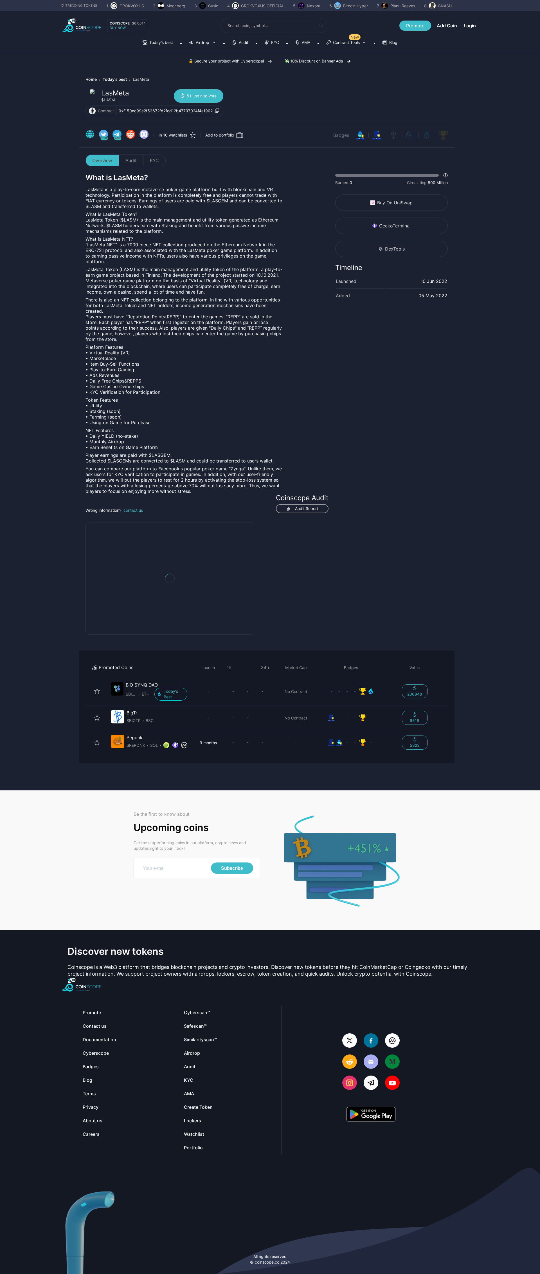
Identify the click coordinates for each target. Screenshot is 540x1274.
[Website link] (90, 135)
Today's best (115, 79)
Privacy (90, 1107)
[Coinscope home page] (82, 25)
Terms (89, 1093)
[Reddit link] (130, 135)
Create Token (198, 1107)
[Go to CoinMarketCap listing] (184, 745)
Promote (415, 25)
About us (92, 1120)
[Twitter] (349, 1041)
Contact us (95, 1026)
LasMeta (141, 79)
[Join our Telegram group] (371, 1083)
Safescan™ (195, 1026)
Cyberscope (96, 1053)
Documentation (99, 1039)
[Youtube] (392, 1083)
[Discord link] (144, 135)
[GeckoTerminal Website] (175, 745)
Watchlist (194, 1134)
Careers (91, 1134)
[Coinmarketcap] (392, 1041)
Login (470, 25)
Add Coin (447, 25)
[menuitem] (158, 43)
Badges (341, 135)
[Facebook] (371, 1041)
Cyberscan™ (197, 1012)
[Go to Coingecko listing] (166, 745)
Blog (87, 1080)
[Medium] (392, 1062)
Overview (102, 160)
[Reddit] (349, 1062)
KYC (154, 160)
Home (91, 79)
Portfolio (193, 1147)
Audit (131, 160)
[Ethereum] (92, 111)
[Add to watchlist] (97, 691)
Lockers (192, 1120)
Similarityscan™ (200, 1039)
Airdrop (192, 1053)
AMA (189, 1093)
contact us (133, 510)
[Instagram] (349, 1083)
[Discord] (371, 1062)
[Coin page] (150, 691)
